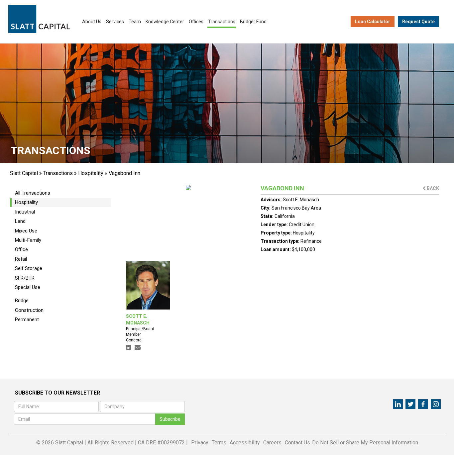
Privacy (199, 442)
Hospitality (90, 173)
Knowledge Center (165, 21)
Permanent (27, 319)
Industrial (25, 212)
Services (115, 21)
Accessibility (245, 442)
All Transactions (32, 193)
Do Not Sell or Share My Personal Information (365, 442)
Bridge (22, 301)
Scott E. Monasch (301, 199)
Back (432, 188)
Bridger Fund (253, 21)
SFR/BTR (25, 278)
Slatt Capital (24, 173)
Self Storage (28, 268)
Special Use (27, 287)
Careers (272, 442)
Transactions (221, 21)
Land (20, 221)
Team (135, 21)
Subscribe (170, 419)
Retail (21, 259)
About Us (91, 21)
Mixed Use (26, 231)
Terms (219, 442)
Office (21, 249)
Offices (196, 21)
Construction (29, 310)
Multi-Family (28, 240)
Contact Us (297, 442)
